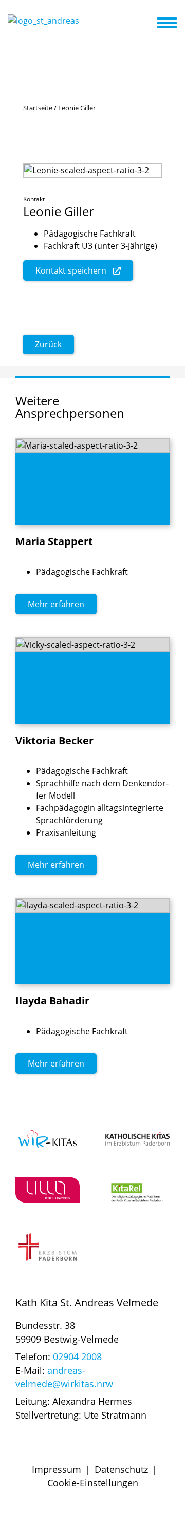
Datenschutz (121, 1469)
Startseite (37, 107)
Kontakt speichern (70, 270)
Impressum (56, 1469)
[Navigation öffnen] (173, 23)
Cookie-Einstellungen (92, 1483)
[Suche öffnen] (147, 24)
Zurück (48, 344)
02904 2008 (77, 1356)
